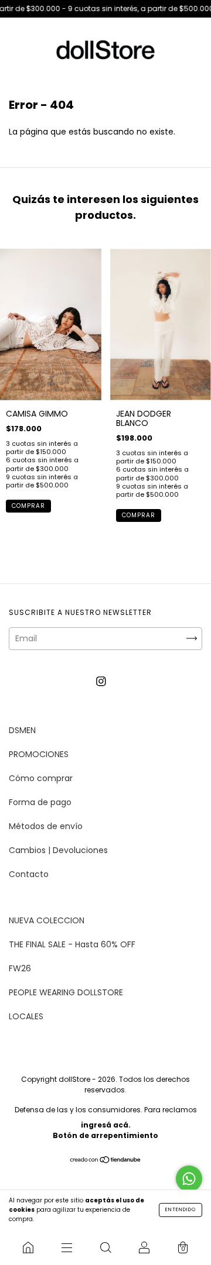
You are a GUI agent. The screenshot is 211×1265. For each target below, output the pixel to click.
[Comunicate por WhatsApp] (189, 1179)
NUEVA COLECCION (46, 920)
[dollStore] (28, 1247)
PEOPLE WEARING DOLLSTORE (66, 992)
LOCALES (26, 1016)
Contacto (29, 874)
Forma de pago (40, 802)
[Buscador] (105, 1247)
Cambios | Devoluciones (58, 850)
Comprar (28, 505)
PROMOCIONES (39, 754)
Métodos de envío (46, 826)
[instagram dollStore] (101, 682)
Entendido (180, 1209)
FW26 (20, 968)
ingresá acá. (106, 1125)
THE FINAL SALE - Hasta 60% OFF (72, 944)
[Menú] (66, 1247)
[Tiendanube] (105, 1161)
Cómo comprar (41, 778)
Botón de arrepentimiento (105, 1135)
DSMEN (22, 730)
